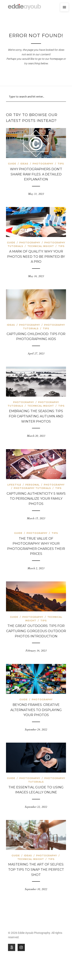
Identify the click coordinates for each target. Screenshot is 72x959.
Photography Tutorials (32, 488)
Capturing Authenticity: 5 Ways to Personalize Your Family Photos (36, 499)
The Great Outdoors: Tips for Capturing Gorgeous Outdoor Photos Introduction (36, 631)
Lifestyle (14, 484)
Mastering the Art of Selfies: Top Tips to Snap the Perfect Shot (36, 869)
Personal (32, 484)
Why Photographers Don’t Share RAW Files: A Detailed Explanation (36, 174)
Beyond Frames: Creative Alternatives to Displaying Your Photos (36, 710)
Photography (43, 163)
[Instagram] (21, 947)
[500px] (11, 947)
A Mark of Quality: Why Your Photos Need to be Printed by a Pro (36, 257)
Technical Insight (40, 246)
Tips (61, 163)
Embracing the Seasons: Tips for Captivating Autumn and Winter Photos (36, 416)
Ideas (24, 163)
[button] (64, 7)
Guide (12, 163)
